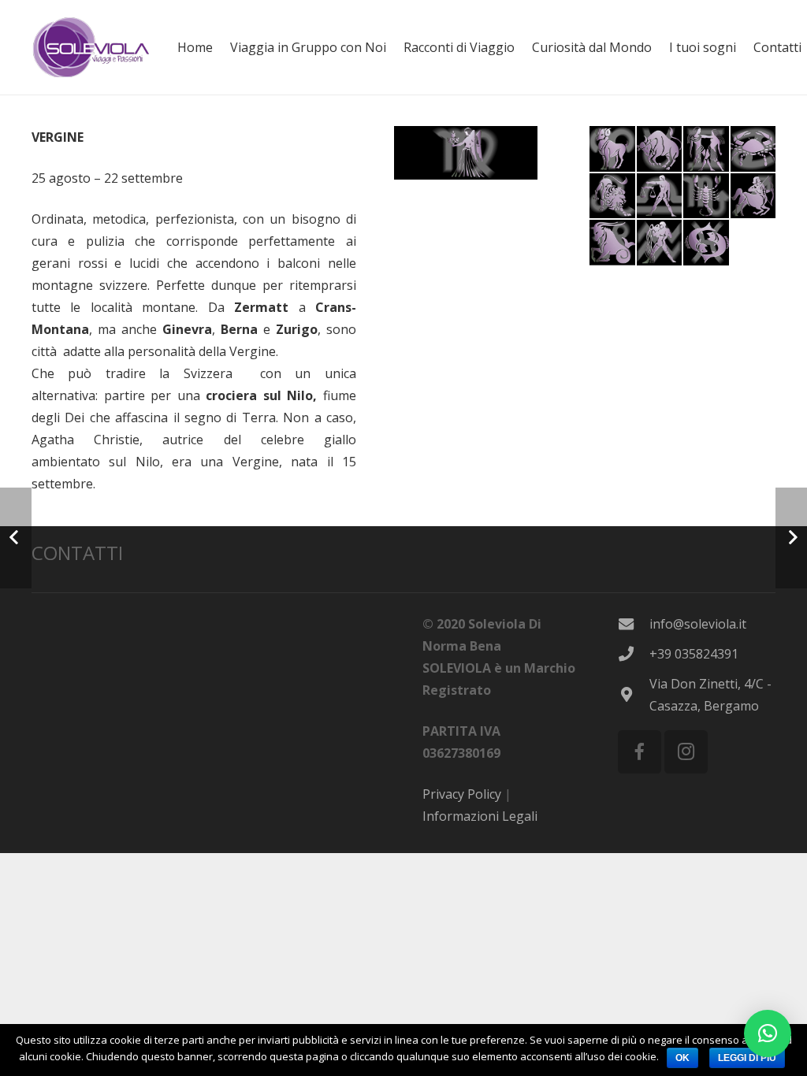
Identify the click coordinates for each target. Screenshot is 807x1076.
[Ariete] (612, 149)
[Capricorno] (612, 242)
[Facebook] (639, 752)
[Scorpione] (706, 196)
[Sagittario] (753, 196)
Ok (682, 1057)
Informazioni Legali (479, 816)
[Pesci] (706, 242)
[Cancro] (753, 149)
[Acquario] (659, 242)
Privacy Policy (461, 794)
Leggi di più (747, 1057)
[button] (767, 1033)
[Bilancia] (659, 196)
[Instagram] (686, 752)
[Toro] (659, 149)
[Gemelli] (706, 149)
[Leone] (612, 196)
